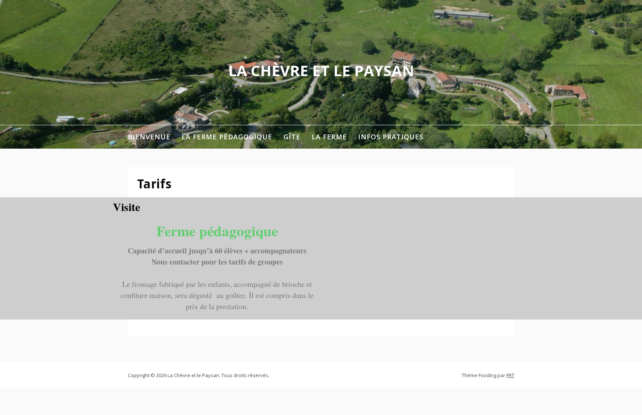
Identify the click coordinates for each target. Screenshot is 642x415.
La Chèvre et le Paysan (321, 70)
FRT (510, 375)
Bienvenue (149, 136)
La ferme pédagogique (227, 136)
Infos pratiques (391, 136)
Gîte (292, 136)
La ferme (329, 136)
